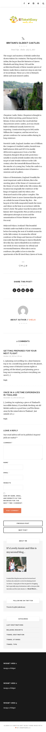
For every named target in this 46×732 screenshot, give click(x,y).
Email (6, 473)
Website (7, 483)
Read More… (32, 589)
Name (6, 462)
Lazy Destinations (15, 625)
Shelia (32, 320)
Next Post (23, 530)
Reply (5, 380)
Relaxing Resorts (15, 630)
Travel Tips (15, 50)
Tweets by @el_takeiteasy (16, 607)
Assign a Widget (9, 668)
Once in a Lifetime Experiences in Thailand (21, 393)
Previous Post (23, 523)
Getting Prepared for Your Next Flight (20, 352)
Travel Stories (13, 639)
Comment (8, 443)
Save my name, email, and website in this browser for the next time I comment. (13, 499)
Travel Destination (15, 635)
